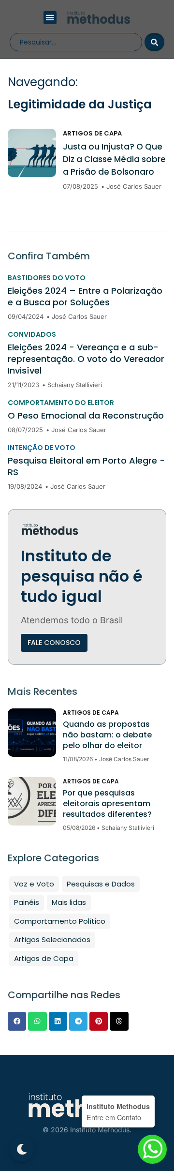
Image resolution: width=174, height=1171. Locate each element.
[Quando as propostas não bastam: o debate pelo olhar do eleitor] (32, 732)
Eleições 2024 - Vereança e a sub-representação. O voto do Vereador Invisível (86, 359)
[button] (50, 17)
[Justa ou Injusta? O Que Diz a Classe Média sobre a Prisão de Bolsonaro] (32, 153)
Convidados (32, 334)
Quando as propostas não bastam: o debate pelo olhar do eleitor (107, 735)
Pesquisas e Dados (101, 884)
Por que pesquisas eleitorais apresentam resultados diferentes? (107, 804)
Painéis (26, 902)
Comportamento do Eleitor (61, 402)
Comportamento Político (59, 921)
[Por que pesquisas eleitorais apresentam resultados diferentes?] (32, 801)
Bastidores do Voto (47, 278)
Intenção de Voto (41, 447)
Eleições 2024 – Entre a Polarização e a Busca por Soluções (85, 296)
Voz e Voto (34, 884)
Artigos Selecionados (52, 939)
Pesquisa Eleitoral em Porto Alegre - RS (86, 466)
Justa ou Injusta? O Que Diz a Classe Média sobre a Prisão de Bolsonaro (114, 159)
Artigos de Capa (92, 133)
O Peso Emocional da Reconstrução (86, 415)
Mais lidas (69, 902)
